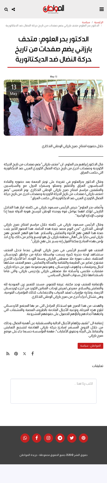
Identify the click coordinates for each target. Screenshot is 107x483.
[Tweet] (24, 354)
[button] (101, 9)
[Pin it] (16, 354)
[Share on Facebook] (33, 354)
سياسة (86, 22)
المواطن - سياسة (90, 345)
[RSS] (8, 354)
